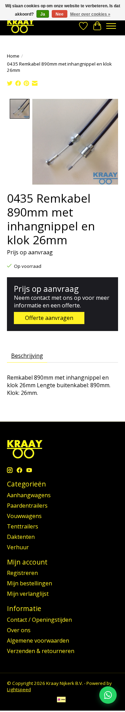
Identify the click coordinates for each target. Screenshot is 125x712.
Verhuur (18, 547)
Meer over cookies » (90, 14)
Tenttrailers (22, 526)
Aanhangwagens (29, 495)
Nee (60, 14)
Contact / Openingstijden (39, 620)
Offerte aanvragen (49, 318)
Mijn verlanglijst (28, 593)
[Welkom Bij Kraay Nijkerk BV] (20, 26)
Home (13, 56)
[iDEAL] (61, 700)
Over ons (19, 630)
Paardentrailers (27, 505)
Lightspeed (19, 689)
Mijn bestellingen (29, 583)
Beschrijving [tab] (27, 355)
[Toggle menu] (111, 26)
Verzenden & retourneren (40, 651)
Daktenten (21, 537)
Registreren (22, 573)
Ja (42, 14)
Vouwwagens (24, 516)
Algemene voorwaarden (38, 640)
